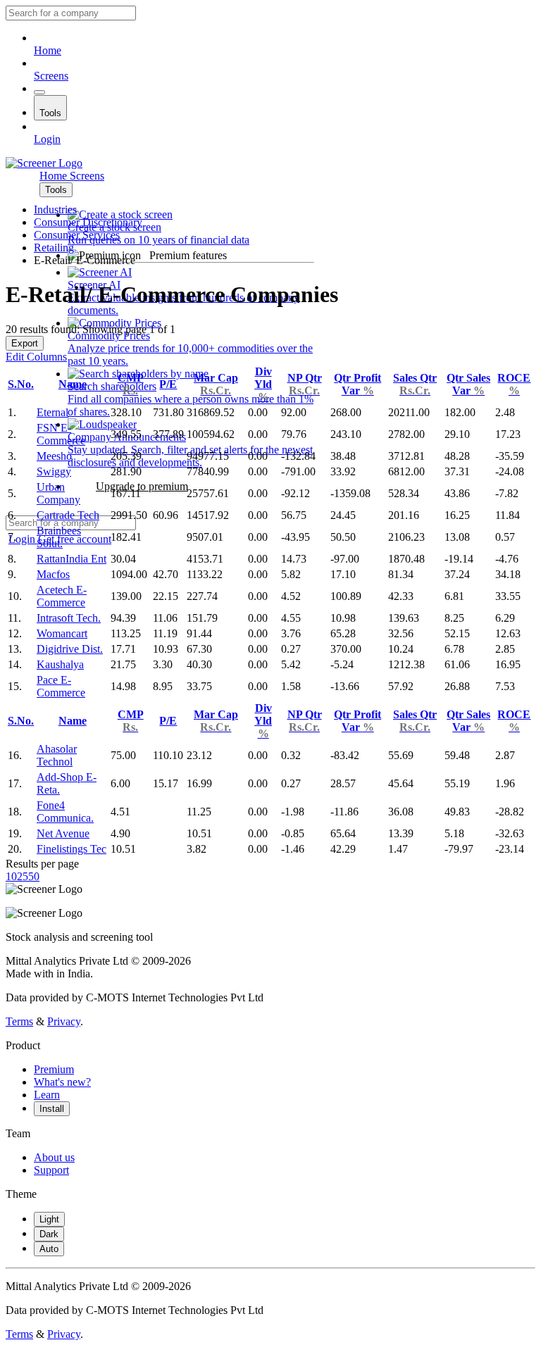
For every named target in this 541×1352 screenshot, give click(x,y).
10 (11, 876)
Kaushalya (60, 664)
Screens (51, 76)
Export (24, 343)
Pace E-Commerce (61, 686)
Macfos (53, 574)
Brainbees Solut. (59, 537)
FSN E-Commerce (61, 434)
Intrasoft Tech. (69, 618)
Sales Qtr (415, 384)
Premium (54, 1069)
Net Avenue (63, 833)
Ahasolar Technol (57, 755)
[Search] (39, 92)
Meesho (54, 456)
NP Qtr (304, 384)
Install (51, 1108)
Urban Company (58, 493)
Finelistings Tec (71, 849)
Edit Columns (36, 357)
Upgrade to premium (142, 486)
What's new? (62, 1082)
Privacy (63, 1021)
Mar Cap (216, 384)
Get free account (74, 539)
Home (47, 50)
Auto (48, 1249)
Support (51, 1170)
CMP (131, 384)
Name (72, 384)
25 (22, 876)
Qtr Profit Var (357, 384)
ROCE (513, 384)
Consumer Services (77, 235)
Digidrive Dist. (70, 649)
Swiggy (54, 471)
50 (33, 876)
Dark (48, 1234)
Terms (19, 1021)
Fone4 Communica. (65, 811)
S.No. (21, 384)
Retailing (54, 248)
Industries (55, 209)
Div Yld (263, 384)
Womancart (62, 633)
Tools (50, 113)
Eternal (52, 412)
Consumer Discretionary (88, 222)
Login (47, 139)
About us (54, 1157)
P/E (168, 384)
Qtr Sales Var (468, 384)
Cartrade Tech (68, 515)
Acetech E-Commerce (62, 596)
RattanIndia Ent (71, 559)
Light (49, 1219)
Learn (47, 1095)
